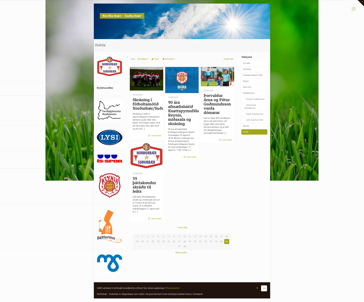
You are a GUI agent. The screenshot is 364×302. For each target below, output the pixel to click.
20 (142, 241)
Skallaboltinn (249, 93)
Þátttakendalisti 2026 (252, 75)
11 (190, 236)
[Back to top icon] (264, 288)
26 (174, 241)
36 (227, 241)
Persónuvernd (172, 288)
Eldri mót (247, 87)
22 (153, 241)
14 (205, 236)
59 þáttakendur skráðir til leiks (144, 185)
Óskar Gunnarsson (254, 114)
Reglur (246, 81)
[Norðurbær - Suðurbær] (122, 15)
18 (227, 236)
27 (179, 241)
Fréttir (246, 132)
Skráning (247, 69)
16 (216, 236)
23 (158, 241)
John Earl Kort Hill (254, 120)
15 (211, 236)
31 (200, 241)
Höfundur (169, 59)
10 (184, 236)
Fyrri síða (183, 227)
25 (169, 241)
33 (211, 241)
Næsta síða (180, 252)
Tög (156, 59)
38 (184, 246)
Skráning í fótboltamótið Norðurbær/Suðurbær (153, 104)
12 (195, 236)
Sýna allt (229, 59)
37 (179, 246)
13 (200, 236)
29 (190, 241)
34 (216, 241)
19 (137, 241)
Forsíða (246, 63)
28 (184, 241)
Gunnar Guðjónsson (255, 99)
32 (205, 241)
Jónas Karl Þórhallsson (250, 106)
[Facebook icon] (257, 288)
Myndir (246, 126)
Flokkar (143, 59)
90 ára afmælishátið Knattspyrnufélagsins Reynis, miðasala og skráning (188, 113)
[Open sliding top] (361, 3)
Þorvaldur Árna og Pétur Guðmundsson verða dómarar (217, 104)
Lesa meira (156, 135)
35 (221, 241)
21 (148, 241)
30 (195, 241)
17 (221, 236)
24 (163, 241)
